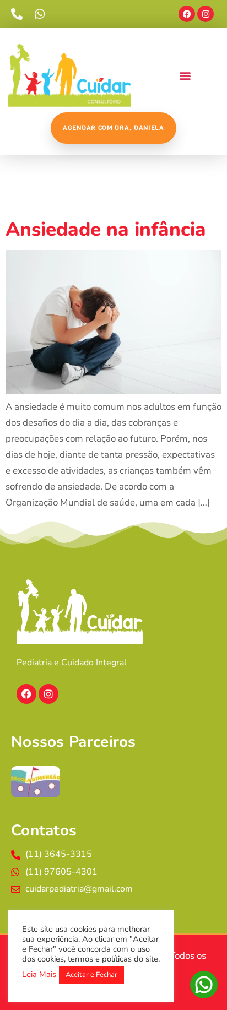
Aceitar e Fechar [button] (91, 975)
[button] (185, 76)
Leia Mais (39, 974)
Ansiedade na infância (106, 229)
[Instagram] (205, 14)
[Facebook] (187, 14)
